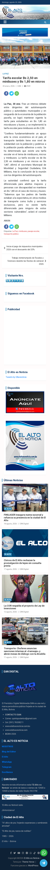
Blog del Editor (9, 751)
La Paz (6, 74)
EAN (19, 86)
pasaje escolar (33, 231)
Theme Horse (28, 862)
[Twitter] (11, 93)
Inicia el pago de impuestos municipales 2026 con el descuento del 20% (24, 248)
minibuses (23, 231)
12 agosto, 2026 (10, 612)
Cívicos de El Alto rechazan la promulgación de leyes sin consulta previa (22, 563)
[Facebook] (6, 93)
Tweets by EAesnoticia (16, 377)
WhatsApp (7, 762)
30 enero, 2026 (9, 86)
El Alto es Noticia (31, 858)
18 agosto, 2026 (10, 524)
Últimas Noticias (13, 480)
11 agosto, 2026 (10, 657)
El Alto (8, 509)
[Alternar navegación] (5, 22)
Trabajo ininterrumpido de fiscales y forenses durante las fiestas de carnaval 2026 (26, 261)
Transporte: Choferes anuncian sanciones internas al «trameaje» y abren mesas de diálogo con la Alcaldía (24, 651)
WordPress (33, 865)
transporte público (11, 234)
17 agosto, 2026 (10, 569)
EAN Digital (24, 524)
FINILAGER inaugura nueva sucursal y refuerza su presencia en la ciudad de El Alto (25, 517)
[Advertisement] (25, 338)
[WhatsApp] (16, 93)
